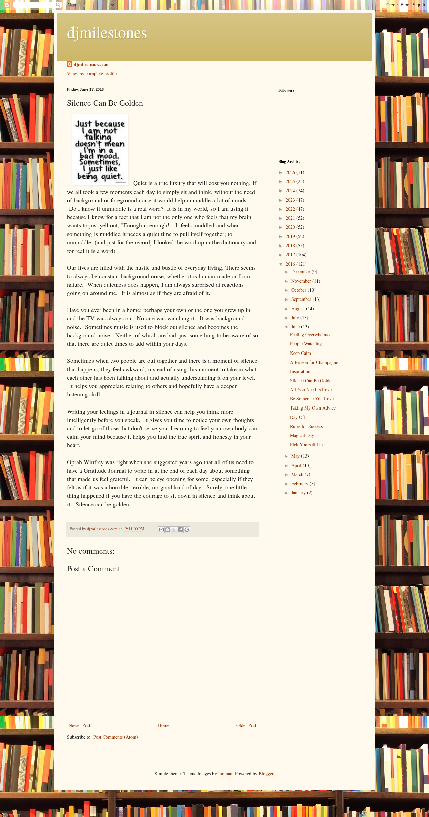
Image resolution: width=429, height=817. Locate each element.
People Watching (306, 343)
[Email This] (161, 529)
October (299, 290)
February (300, 483)
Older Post (246, 725)
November (301, 281)
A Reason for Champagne (314, 362)
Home (163, 725)
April (297, 465)
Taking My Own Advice (313, 407)
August (298, 308)
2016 (291, 264)
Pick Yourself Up (306, 444)
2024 (291, 190)
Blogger (266, 773)
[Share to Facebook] (180, 529)
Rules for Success (306, 426)
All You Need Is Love (311, 389)
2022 (291, 209)
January (299, 492)
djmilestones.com (91, 64)
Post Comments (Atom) (115, 736)
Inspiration (300, 371)
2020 (291, 227)
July (295, 317)
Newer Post (79, 725)
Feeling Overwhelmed (311, 334)
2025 (291, 181)
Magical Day (302, 435)
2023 (291, 200)
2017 (291, 254)
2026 (291, 172)
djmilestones (107, 31)
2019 (291, 236)
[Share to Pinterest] (186, 529)
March (298, 474)
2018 (291, 245)
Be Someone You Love (312, 398)
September (302, 299)
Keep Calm (300, 353)
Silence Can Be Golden (312, 380)
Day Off (297, 417)
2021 (291, 218)
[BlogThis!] (167, 529)
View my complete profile (92, 73)
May (296, 456)
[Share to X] (174, 529)
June (296, 326)
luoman (225, 773)
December (301, 271)
